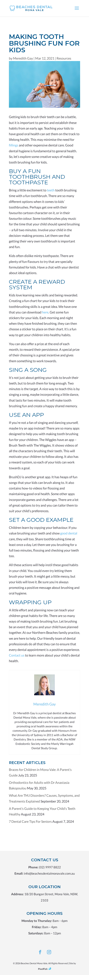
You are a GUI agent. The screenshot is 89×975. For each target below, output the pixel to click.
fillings (13, 145)
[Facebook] (40, 952)
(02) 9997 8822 (50, 867)
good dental (68, 533)
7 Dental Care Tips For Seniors (30, 821)
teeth (51, 190)
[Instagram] (49, 952)
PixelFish (42, 969)
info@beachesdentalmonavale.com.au (49, 873)
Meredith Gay (23, 58)
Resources (64, 58)
